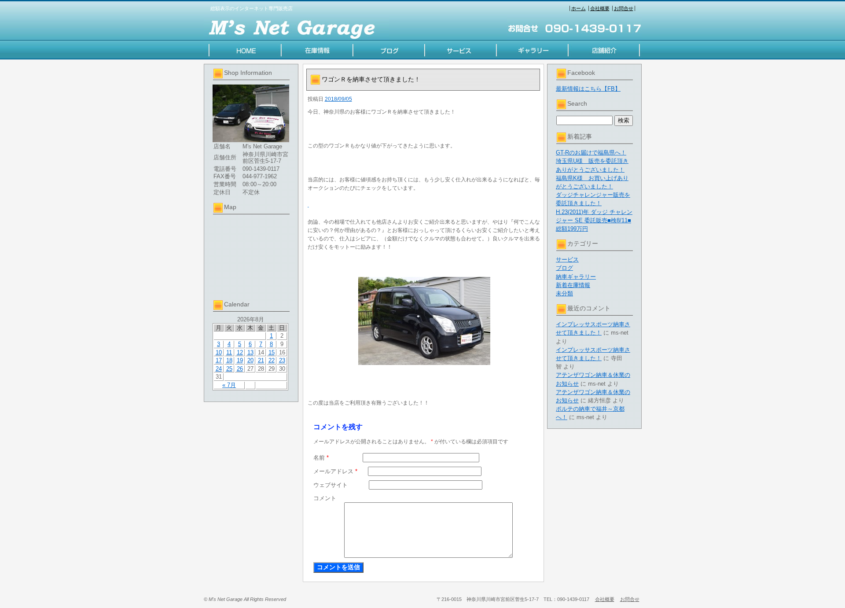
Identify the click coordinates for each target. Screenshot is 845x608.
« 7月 (229, 385)
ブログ (564, 268)
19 (240, 360)
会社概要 (600, 8)
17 (219, 360)
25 (229, 368)
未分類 (564, 293)
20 (250, 360)
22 (271, 360)
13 (250, 352)
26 (240, 368)
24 (219, 368)
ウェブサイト (330, 485)
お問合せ (623, 8)
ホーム (578, 8)
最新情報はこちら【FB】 (588, 88)
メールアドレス (335, 471)
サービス (567, 259)
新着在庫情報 (573, 285)
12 (240, 352)
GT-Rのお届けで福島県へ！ (591, 152)
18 (229, 360)
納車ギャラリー (576, 276)
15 (271, 352)
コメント (324, 498)
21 (261, 360)
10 (219, 352)
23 (282, 360)
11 (229, 352)
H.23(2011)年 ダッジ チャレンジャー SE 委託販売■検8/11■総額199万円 (594, 220)
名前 (321, 457)
